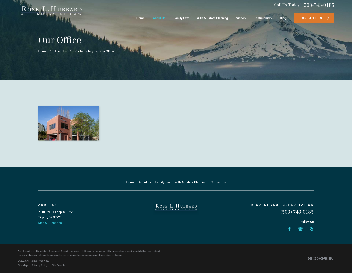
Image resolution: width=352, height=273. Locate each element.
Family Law (162, 182)
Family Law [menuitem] (181, 18)
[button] (68, 123)
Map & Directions (50, 223)
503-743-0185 (319, 4)
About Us (145, 182)
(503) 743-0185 (297, 211)
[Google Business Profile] (300, 229)
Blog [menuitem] (283, 18)
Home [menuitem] (140, 18)
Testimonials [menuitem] (263, 18)
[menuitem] (23, 265)
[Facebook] (289, 229)
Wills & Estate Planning (191, 182)
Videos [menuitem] (241, 18)
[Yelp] (312, 229)
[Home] (51, 13)
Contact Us (218, 182)
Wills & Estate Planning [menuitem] (212, 18)
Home (130, 182)
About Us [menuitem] (159, 18)
